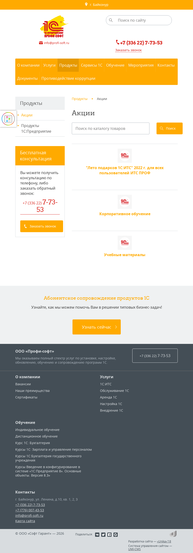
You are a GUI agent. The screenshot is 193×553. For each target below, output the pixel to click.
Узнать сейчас (96, 327)
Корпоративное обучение (124, 213)
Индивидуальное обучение (37, 429)
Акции (26, 115)
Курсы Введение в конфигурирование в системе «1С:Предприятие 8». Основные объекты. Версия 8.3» (48, 471)
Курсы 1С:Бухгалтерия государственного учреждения (48, 458)
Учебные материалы (124, 254)
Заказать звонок (128, 50)
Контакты (25, 492)
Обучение (25, 422)
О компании (27, 376)
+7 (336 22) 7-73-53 (30, 504)
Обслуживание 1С (114, 390)
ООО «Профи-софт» (34, 351)
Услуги (106, 376)
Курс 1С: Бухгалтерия (32, 443)
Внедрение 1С (111, 410)
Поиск (171, 128)
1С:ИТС (106, 384)
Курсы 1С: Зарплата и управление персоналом (53, 449)
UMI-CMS (134, 549)
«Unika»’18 (164, 541)
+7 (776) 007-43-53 (29, 510)
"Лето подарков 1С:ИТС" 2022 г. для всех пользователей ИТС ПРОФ (125, 170)
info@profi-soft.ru (29, 515)
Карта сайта (25, 521)
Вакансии (23, 384)
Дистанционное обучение (36, 436)
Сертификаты (26, 397)
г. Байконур (98, 4)
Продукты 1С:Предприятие (36, 128)
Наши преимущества (32, 390)
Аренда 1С (108, 397)
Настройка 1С (111, 404)
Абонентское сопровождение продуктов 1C (96, 298)
